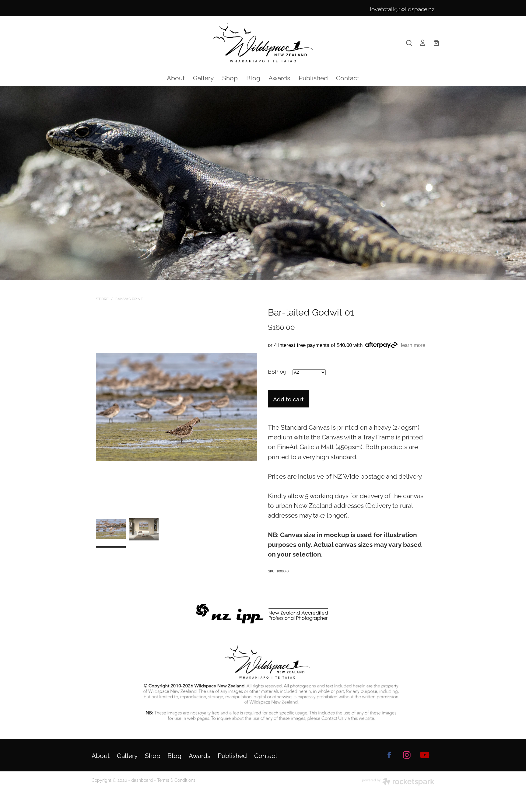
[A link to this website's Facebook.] (389, 755)
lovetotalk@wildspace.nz (402, 8)
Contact (347, 77)
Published (313, 77)
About (176, 77)
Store (102, 298)
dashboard (142, 780)
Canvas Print (129, 298)
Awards (279, 77)
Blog (253, 77)
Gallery (203, 77)
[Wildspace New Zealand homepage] (263, 42)
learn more (413, 345)
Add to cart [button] (288, 399)
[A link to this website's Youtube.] (425, 755)
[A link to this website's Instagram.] (407, 755)
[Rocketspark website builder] (398, 782)
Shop (230, 77)
